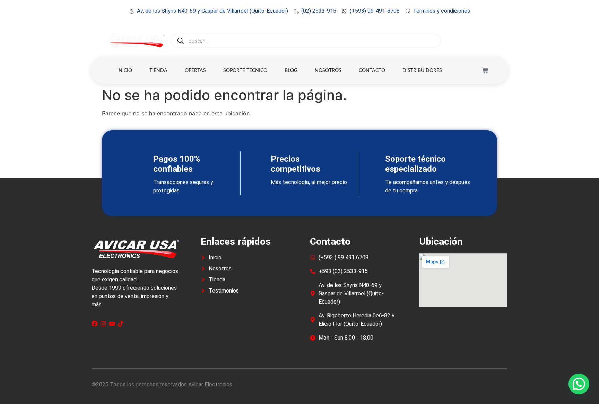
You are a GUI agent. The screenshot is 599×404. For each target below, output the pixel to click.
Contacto (372, 70)
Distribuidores (422, 70)
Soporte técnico (245, 70)
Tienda (158, 70)
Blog (291, 70)
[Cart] (485, 70)
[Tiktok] (121, 324)
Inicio (124, 70)
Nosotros (328, 70)
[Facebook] (95, 324)
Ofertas (195, 70)
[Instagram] (103, 324)
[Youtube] (112, 324)
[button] (578, 384)
